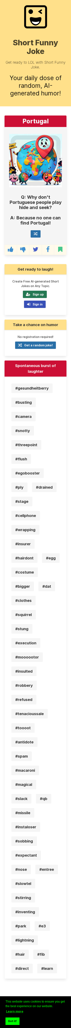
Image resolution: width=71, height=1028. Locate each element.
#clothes (23, 600)
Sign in (38, 304)
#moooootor (27, 657)
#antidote (24, 742)
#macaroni (25, 770)
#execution (25, 643)
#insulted (24, 671)
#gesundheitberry (32, 388)
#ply (19, 487)
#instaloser (25, 827)
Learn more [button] (14, 1011)
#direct (22, 968)
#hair (20, 954)
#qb (43, 798)
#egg (51, 558)
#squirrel (23, 614)
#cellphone (25, 515)
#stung (21, 629)
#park (20, 926)
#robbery (24, 685)
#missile (22, 813)
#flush (21, 459)
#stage (21, 501)
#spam (21, 756)
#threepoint (26, 445)
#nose (21, 869)
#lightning (24, 940)
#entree (46, 869)
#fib (41, 954)
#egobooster (27, 473)
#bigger (22, 586)
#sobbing (24, 841)
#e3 (42, 926)
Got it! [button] (12, 1021)
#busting (23, 402)
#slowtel (23, 883)
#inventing (25, 912)
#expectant (26, 855)
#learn (47, 968)
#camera (23, 416)
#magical (23, 784)
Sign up (38, 294)
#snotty (22, 430)
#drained (44, 487)
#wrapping (25, 529)
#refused (23, 699)
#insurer (23, 544)
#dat (46, 586)
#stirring (23, 897)
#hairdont (24, 558)
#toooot (23, 728)
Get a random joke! (38, 345)
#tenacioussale (29, 713)
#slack (21, 798)
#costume (24, 572)
